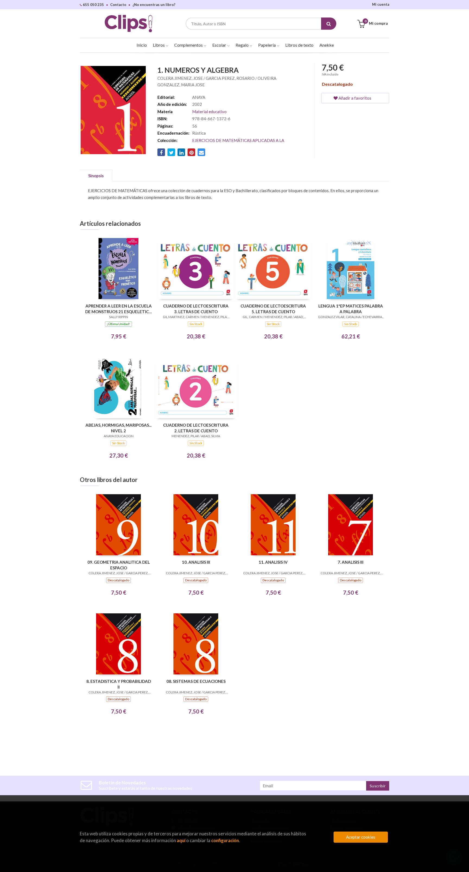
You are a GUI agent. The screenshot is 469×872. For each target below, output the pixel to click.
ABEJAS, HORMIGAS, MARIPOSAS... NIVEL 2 (118, 428)
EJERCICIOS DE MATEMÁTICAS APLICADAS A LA (238, 140)
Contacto (118, 4)
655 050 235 (93, 4)
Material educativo (209, 111)
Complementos (189, 44)
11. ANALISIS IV (273, 562)
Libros (159, 44)
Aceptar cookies (360, 837)
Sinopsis (96, 175)
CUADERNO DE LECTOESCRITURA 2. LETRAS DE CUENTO (196, 428)
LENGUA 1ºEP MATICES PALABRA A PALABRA (350, 308)
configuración (225, 840)
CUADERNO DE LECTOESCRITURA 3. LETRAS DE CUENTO (196, 308)
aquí (181, 840)
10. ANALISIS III (196, 562)
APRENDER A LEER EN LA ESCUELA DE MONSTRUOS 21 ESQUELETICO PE (118, 308)
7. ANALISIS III (350, 562)
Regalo (242, 44)
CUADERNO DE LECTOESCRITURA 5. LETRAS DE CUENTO (273, 308)
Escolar (219, 44)
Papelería (267, 44)
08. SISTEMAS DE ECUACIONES (196, 681)
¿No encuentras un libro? (153, 4)
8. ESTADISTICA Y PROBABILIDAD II (118, 684)
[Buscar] (328, 24)
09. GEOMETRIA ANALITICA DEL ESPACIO (118, 565)
